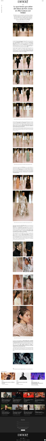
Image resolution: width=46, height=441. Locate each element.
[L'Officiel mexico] (23, 1)
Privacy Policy (26, 428)
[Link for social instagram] (23, 438)
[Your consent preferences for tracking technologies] (44, 439)
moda (23, 4)
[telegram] (1, 12)
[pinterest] (1, 7)
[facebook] (1, 6)
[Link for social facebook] (22, 438)
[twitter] (1, 10)
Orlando (32, 43)
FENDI (22, 41)
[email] (1, 5)
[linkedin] (1, 8)
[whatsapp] (1, 11)
